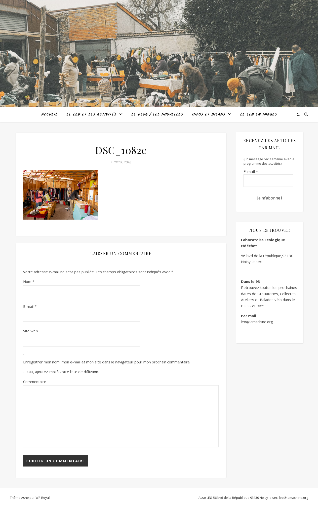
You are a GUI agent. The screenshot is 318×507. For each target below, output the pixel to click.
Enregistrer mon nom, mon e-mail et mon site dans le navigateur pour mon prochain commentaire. (107, 361)
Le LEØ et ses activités (91, 114)
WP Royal (43, 497)
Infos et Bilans (208, 114)
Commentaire (34, 381)
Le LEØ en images (258, 114)
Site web (30, 330)
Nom (28, 281)
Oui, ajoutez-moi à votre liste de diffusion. (62, 371)
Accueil (49, 114)
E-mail (30, 306)
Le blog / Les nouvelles (157, 114)
